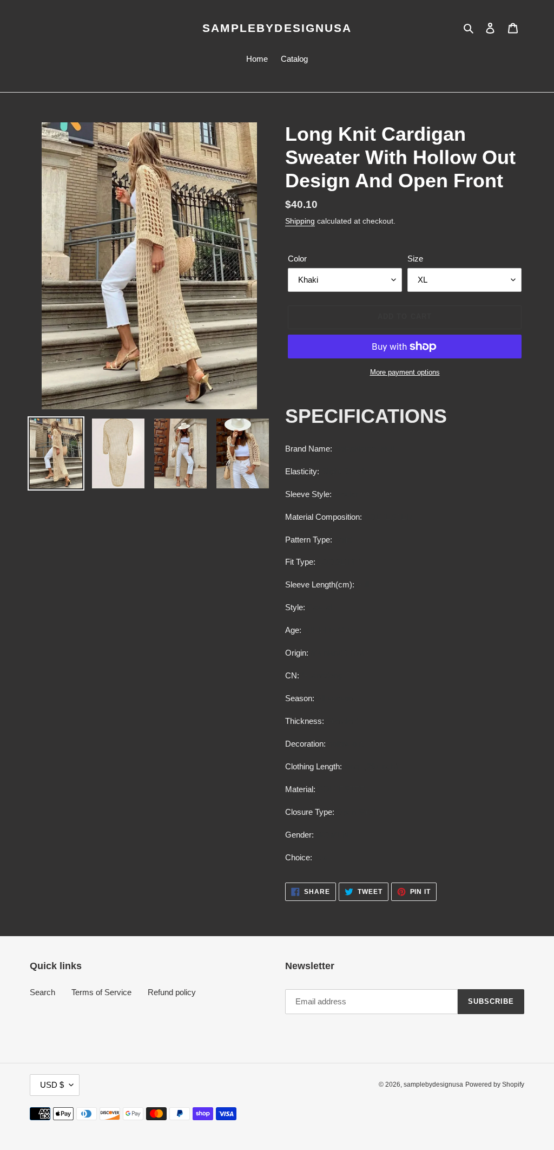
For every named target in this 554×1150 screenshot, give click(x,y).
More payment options (405, 372)
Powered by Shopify (494, 1084)
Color (297, 258)
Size (415, 258)
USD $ (52, 1084)
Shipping (300, 221)
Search (42, 992)
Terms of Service (101, 992)
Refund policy (172, 992)
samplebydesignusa (277, 28)
